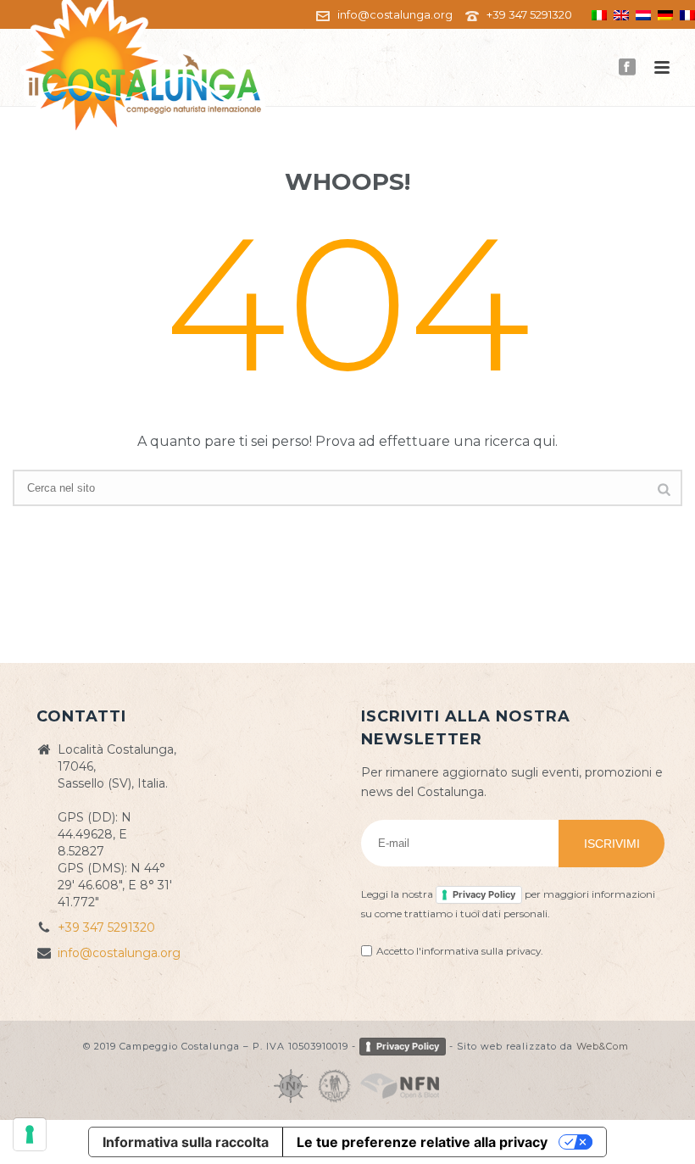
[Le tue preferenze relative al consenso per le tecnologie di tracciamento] (30, 1134)
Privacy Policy (484, 894)
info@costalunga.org (395, 14)
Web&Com (602, 1045)
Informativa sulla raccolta (186, 1141)
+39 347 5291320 (529, 14)
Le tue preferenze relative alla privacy (422, 1141)
